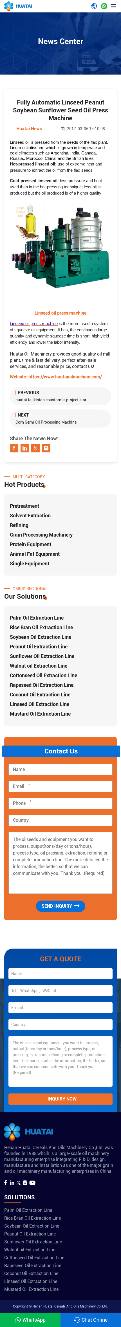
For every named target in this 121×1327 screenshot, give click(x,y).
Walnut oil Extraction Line (38, 666)
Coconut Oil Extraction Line (40, 695)
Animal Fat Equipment (35, 554)
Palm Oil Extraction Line (37, 618)
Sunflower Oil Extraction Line (42, 656)
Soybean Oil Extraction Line (40, 637)
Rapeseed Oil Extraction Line (41, 685)
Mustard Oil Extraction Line (40, 714)
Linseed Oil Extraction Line (39, 704)
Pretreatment (24, 506)
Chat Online (94, 1320)
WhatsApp (34, 1320)
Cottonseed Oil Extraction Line (43, 675)
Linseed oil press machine (60, 313)
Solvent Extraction (30, 515)
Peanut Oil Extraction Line (39, 647)
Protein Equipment (30, 544)
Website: (56, 377)
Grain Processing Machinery (41, 535)
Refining (19, 525)
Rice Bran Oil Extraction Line (41, 627)
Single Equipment (29, 563)
